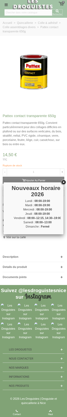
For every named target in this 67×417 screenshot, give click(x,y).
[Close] (63, 182)
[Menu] (6, 4)
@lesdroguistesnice (42, 290)
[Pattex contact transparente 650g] (33, 74)
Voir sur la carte (16, 237)
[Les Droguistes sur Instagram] (8, 311)
